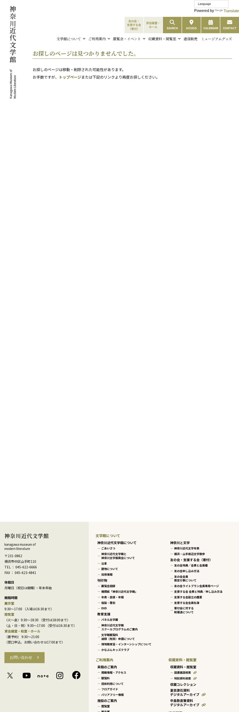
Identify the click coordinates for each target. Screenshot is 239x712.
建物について (109, 569)
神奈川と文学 (180, 543)
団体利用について (112, 683)
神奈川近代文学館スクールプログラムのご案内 (119, 627)
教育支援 (103, 614)
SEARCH (172, 28)
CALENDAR (210, 28)
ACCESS (191, 28)
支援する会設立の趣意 (188, 597)
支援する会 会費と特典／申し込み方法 (198, 591)
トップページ (70, 77)
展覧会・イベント (127, 38)
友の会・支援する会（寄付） (134, 25)
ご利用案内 (97, 38)
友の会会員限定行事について (185, 578)
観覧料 (105, 678)
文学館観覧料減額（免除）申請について (118, 637)
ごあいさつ (108, 548)
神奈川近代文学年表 (186, 548)
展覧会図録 (108, 586)
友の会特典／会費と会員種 (191, 565)
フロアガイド (109, 689)
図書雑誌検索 (182, 672)
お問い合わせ (21, 657)
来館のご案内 (107, 667)
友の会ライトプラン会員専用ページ (196, 586)
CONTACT (230, 28)
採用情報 (106, 574)
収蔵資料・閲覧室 (162, 38)
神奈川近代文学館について (117, 543)
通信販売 (190, 38)
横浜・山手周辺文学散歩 (189, 554)
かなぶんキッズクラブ (115, 650)
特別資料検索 (182, 678)
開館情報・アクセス (113, 672)
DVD (104, 608)
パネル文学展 (109, 619)
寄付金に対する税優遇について (184, 610)
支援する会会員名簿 (186, 602)
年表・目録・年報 (112, 597)
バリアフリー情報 (112, 695)
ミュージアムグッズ (216, 38)
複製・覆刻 (108, 602)
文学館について (68, 38)
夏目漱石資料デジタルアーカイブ (184, 692)
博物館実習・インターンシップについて (126, 644)
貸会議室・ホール (153, 25)
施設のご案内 (107, 700)
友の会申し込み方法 (186, 571)
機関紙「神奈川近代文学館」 (119, 591)
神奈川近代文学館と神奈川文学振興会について (118, 556)
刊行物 (102, 580)
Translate (231, 11)
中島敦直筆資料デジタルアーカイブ (184, 702)
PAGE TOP (229, 686)
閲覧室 (105, 706)
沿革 (104, 563)
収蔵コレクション (183, 684)
